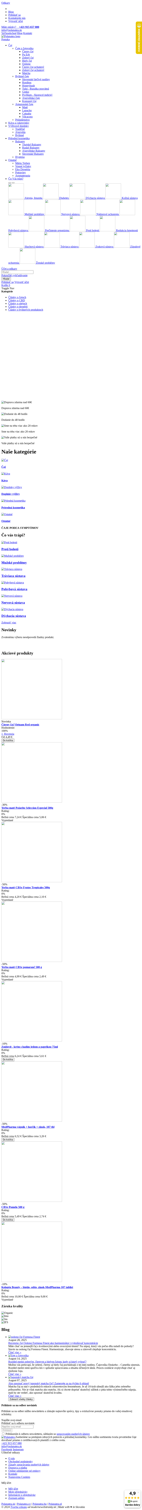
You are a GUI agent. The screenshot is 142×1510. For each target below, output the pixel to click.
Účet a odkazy (9, 268)
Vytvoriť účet (15, 21)
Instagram (18, 1449)
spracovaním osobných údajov (73, 1433)
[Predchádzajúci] (9, 182)
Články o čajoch (17, 297)
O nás (11, 1458)
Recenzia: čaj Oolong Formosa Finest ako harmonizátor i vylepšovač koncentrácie (53, 1343)
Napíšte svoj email (11, 1420)
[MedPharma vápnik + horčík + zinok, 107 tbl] (31, 1120)
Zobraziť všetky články (21, 1399)
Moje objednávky (18, 1491)
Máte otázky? (20, 27)
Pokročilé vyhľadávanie (14, 275)
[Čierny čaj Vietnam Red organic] (31, 718)
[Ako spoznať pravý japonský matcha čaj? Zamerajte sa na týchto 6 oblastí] (20, 1377)
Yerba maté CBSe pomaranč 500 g (21, 967)
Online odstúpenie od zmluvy (24, 1470)
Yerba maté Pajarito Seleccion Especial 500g (27, 807)
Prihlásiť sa (14, 14)
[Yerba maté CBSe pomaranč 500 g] (31, 960)
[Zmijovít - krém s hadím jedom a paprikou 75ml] (31, 1040)
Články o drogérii (18, 306)
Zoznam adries (16, 1498)
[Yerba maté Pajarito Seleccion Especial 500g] (31, 801)
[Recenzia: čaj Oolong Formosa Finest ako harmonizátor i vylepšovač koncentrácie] (24, 1336)
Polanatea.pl (55, 1503)
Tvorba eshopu (18, 1507)
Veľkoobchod (8, 33)
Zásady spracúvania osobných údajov (28, 1464)
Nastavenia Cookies (19, 1477)
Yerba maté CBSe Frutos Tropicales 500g (25, 887)
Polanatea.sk (8, 1503)
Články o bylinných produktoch (25, 309)
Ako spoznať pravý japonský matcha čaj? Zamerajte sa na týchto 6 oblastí (48, 1383)
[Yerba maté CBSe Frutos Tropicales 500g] (31, 881)
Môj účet (13, 1488)
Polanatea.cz (24, 1503)
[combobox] (17, 272)
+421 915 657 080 (11, 1443)
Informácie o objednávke (22, 1494)
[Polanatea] (10, 36)
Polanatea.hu (40, 1503)
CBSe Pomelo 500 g (12, 1207)
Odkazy (5, 2)
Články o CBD (16, 300)
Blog (11, 11)
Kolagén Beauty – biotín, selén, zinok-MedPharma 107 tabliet (37, 1287)
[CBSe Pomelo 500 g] (31, 1200)
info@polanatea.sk (11, 30)
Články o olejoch (17, 303)
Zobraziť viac (8, 622)
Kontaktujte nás (16, 18)
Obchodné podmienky (20, 1461)
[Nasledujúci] (13, 182)
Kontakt (27, 33)
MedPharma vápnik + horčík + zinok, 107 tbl (27, 1126)
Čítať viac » (14, 1352)
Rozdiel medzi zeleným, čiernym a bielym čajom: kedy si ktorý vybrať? (47, 1361)
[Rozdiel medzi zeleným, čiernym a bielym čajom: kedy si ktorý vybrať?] (18, 1355)
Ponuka (5, 39)
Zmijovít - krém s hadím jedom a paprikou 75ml (29, 1046)
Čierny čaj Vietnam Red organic (20, 724)
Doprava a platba (17, 1467)
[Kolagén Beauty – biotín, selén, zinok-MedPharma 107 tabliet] (31, 1281)
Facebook (6, 1449)
